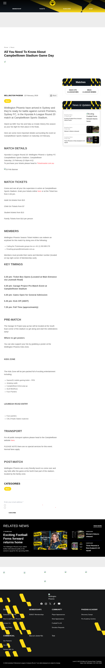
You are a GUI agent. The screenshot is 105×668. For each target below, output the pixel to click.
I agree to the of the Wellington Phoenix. (25, 505)
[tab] (72, 90)
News (12, 47)
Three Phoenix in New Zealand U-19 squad (93, 548)
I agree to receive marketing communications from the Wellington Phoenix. (31, 507)
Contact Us (6, 623)
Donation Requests (58, 627)
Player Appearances (58, 614)
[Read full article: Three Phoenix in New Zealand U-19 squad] (93, 139)
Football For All (57, 623)
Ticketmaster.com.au (45, 163)
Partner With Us (8, 649)
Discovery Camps (87, 614)
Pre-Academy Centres (88, 619)
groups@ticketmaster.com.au (23, 249)
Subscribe (12, 512)
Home (6, 47)
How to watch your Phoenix (12, 619)
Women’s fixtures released (71, 131)
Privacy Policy (20, 505)
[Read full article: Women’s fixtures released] (93, 129)
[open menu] (4, 3)
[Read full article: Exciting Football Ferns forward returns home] (93, 118)
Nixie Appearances (58, 619)
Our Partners (7, 641)
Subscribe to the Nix (9, 614)
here (39, 191)
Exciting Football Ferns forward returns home (15, 538)
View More (97, 526)
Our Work (6, 645)
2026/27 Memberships (36, 614)
